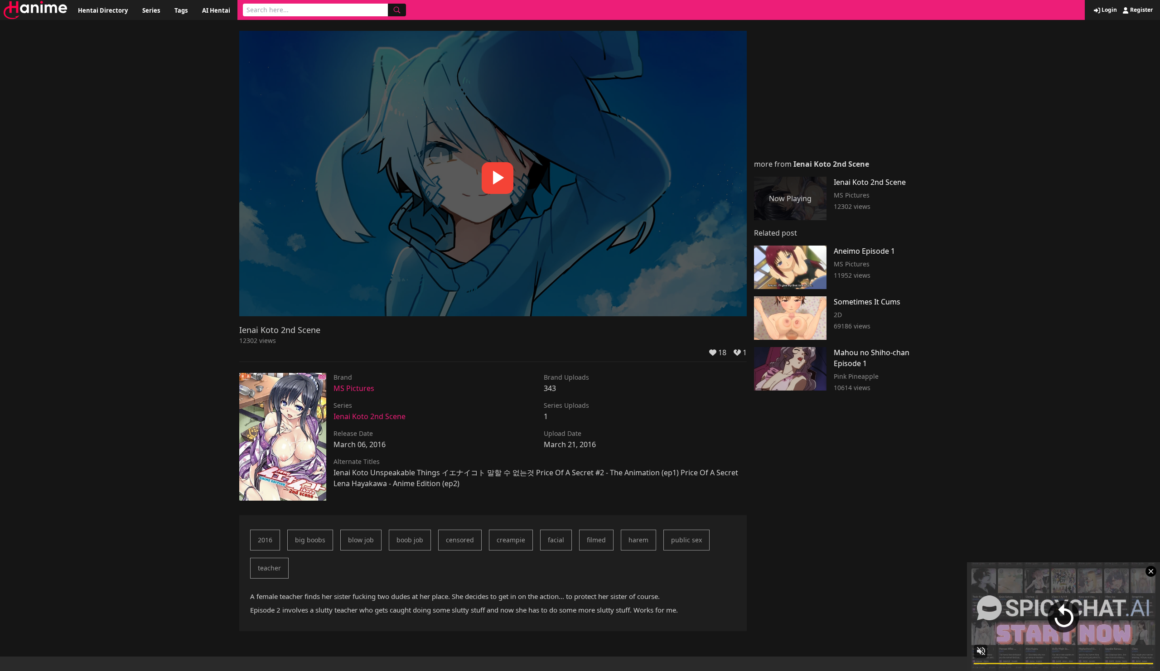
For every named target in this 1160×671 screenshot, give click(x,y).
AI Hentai (216, 10)
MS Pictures (354, 388)
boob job (409, 540)
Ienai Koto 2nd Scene (370, 416)
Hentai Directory (103, 10)
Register (1141, 10)
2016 (265, 540)
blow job (361, 540)
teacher (269, 568)
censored (460, 540)
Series (151, 10)
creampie (511, 540)
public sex (686, 540)
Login (1108, 10)
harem (638, 540)
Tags (181, 10)
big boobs (310, 540)
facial (556, 540)
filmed (596, 540)
